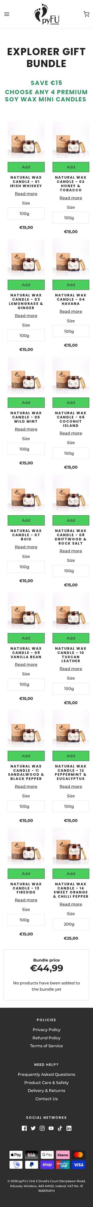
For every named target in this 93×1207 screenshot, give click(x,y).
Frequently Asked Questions (46, 1074)
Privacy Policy (47, 1029)
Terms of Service (46, 1046)
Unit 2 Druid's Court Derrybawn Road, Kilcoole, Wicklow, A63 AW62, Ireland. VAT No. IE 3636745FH (48, 1185)
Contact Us (46, 1098)
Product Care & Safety (46, 1082)
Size (26, 203)
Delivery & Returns (46, 1090)
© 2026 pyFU (17, 1181)
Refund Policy (46, 1038)
